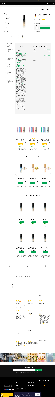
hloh (19, 56)
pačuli (17, 66)
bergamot (22, 56)
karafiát (17, 61)
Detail (20, 144)
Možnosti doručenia (38, 23)
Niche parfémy (7, 28)
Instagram (7, 386)
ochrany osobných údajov (34, 372)
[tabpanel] (21, 136)
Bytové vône (5, 22)
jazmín (23, 61)
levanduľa (24, 53)
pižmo (22, 65)
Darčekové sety (6, 26)
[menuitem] (12, 3)
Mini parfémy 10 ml (8, 19)
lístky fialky (21, 83)
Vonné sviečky (7, 23)
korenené (17, 78)
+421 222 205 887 (44, 0)
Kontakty (17, 385)
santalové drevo (23, 60)
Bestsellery (6, 27)
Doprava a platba (16, 0)
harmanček (23, 54)
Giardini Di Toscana (47, 55)
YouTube (11, 386)
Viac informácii (17, 396)
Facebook (5, 386)
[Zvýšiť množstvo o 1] (38, 28)
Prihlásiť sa (38, 370)
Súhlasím (37, 394)
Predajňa (11, 0)
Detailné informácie (40, 16)
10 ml (49, 68)
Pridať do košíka (45, 28)
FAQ (2, 0)
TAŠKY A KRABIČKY (6, 31)
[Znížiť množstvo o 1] (35, 28)
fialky (18, 59)
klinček (17, 84)
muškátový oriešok (19, 53)
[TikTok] (9, 386)
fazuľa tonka (20, 66)
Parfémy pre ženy (7, 14)
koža (17, 65)
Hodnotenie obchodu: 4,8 (33, 0)
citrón (25, 56)
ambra (24, 65)
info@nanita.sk (51, 0)
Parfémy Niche (7, 18)
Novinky (5, 12)
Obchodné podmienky (31, 382)
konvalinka (18, 62)
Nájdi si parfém (6, 0)
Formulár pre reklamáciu (31, 385)
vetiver (19, 65)
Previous (16, 135)
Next (50, 135)
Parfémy (5, 13)
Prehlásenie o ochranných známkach (21, 388)
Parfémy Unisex (7, 17)
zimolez (20, 61)
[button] (21, 221)
